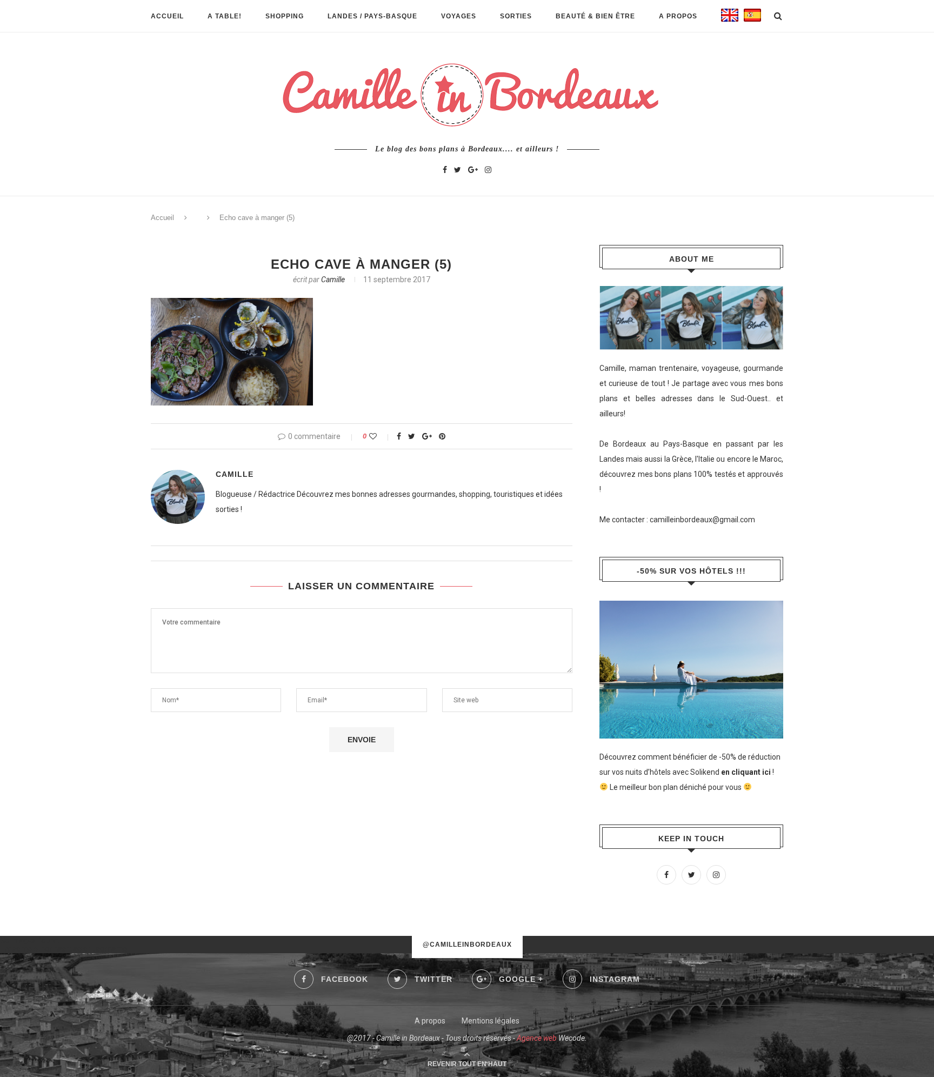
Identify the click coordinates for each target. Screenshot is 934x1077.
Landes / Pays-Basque (372, 16)
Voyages (458, 16)
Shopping (284, 16)
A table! (225, 16)
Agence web (537, 1038)
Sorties (516, 16)
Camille (333, 279)
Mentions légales (490, 1020)
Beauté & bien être (595, 16)
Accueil (167, 16)
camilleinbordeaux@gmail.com (702, 519)
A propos (678, 16)
